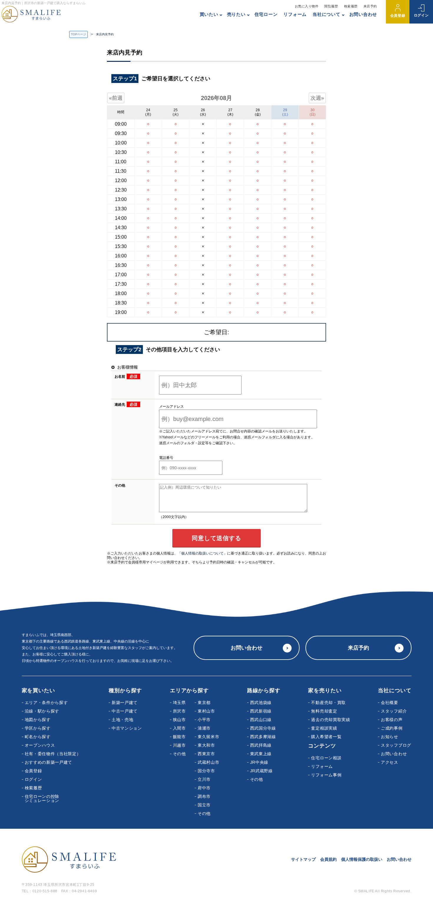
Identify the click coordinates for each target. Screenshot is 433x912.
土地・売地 (122, 720)
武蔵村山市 (208, 762)
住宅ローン (266, 14)
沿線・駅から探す (42, 711)
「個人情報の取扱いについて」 (202, 553)
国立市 (204, 805)
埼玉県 (179, 702)
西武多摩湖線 (263, 737)
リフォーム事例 (326, 775)
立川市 (204, 779)
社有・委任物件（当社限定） (53, 754)
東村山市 (206, 711)
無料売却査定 (324, 711)
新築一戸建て (125, 702)
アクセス (389, 762)
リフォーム (295, 14)
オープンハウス (40, 745)
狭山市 (179, 720)
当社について (327, 14)
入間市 (179, 728)
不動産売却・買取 (328, 702)
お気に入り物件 (307, 6)
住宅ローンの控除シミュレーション (42, 798)
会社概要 (389, 702)
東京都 (204, 702)
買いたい (209, 14)
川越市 (179, 745)
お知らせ (389, 737)
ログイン (421, 15)
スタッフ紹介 (394, 711)
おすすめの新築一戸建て (48, 762)
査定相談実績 (324, 728)
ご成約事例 (392, 728)
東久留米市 (208, 737)
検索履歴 (351, 6)
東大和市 (206, 745)
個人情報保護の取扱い (361, 859)
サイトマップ (303, 859)
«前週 (116, 98)
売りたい (236, 14)
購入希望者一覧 (326, 737)
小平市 (204, 720)
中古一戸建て (125, 711)
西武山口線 (261, 720)
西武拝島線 (261, 745)
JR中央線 (259, 762)
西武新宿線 (261, 711)
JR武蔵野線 (261, 771)
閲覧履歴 (331, 6)
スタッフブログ (396, 745)
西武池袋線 (261, 702)
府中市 (204, 788)
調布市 (204, 796)
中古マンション (127, 728)
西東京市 (206, 754)
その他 (179, 754)
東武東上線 (261, 754)
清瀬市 (204, 728)
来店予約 (370, 6)
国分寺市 (206, 771)
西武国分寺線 (263, 728)
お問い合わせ (363, 14)
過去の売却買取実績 (330, 720)
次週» (317, 98)
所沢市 (179, 711)
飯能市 (179, 737)
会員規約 (328, 859)
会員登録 (397, 16)
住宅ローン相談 (326, 758)
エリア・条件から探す (46, 702)
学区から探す (38, 728)
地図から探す (38, 720)
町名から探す (38, 737)
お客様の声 (392, 720)
